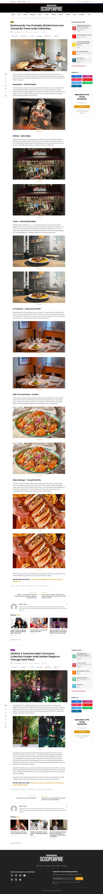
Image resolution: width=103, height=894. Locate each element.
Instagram (40, 131)
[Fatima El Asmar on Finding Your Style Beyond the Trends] (19, 825)
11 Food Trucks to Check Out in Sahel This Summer (38, 630)
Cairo (12, 585)
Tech (74, 14)
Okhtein (38, 789)
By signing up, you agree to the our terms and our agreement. (83, 112)
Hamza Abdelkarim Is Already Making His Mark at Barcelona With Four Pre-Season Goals (58, 631)
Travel (46, 14)
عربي (29, 1)
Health (61, 14)
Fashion (54, 14)
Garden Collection (15, 789)
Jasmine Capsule (31, 789)
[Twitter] (5, 81)
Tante (31, 225)
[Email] (5, 95)
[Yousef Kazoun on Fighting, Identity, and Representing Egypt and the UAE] (19, 623)
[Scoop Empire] (51, 8)
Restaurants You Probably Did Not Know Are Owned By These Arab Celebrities (53, 798)
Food (40, 14)
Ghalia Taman (17, 32)
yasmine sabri (49, 789)
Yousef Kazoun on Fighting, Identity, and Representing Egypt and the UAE (18, 631)
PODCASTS (13, 1)
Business (32, 14)
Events (25, 14)
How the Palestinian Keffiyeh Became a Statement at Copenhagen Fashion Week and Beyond (58, 834)
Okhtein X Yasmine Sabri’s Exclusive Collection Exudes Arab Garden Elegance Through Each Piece (25, 596)
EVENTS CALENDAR (21, 1)
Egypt (22, 585)
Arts (19, 14)
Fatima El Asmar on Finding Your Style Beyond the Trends (19, 832)
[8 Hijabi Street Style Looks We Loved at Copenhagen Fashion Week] (39, 825)
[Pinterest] (5, 88)
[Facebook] (5, 78)
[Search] (89, 14)
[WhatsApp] (5, 92)
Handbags (23, 789)
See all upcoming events (79, 66)
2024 (35, 754)
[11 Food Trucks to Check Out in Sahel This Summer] (39, 623)
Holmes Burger (29, 585)
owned (35, 585)
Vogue (39, 748)
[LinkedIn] (5, 85)
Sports (68, 14)
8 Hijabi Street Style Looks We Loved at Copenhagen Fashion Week (39, 833)
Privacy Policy (85, 111)
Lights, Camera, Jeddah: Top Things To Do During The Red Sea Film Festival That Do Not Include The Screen (53, 596)
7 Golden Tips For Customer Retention (26, 798)
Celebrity (17, 585)
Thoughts (81, 14)
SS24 (43, 789)
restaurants (41, 585)
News (13, 14)
